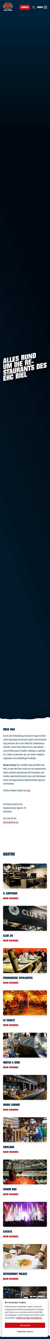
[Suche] (33, 7)
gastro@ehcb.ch (10, 822)
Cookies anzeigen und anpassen (29, 1318)
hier (28, 790)
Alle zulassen (25, 1325)
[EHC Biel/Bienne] (8, 6)
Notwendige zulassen (25, 1331)
